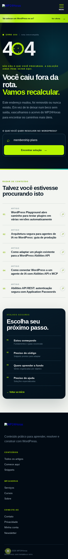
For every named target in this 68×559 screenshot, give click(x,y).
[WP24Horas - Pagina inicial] (18, 7)
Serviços (9, 487)
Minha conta (11, 527)
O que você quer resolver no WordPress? (30, 131)
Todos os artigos (13, 458)
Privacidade (11, 521)
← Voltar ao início (15, 392)
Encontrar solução (34, 150)
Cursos (8, 493)
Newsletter (10, 532)
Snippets (9, 469)
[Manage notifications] (8, 551)
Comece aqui (12, 464)
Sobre (7, 498)
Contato (8, 516)
